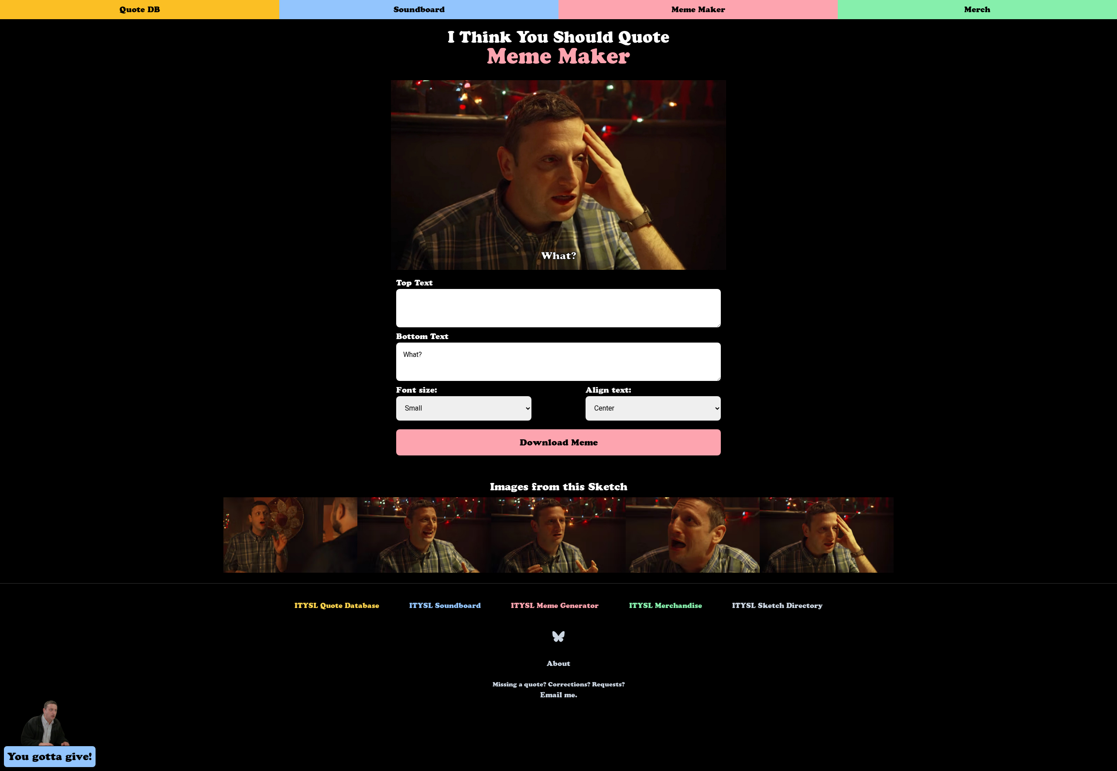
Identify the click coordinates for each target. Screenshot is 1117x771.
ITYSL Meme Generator (555, 605)
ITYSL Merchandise (665, 605)
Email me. (559, 689)
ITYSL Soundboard (445, 605)
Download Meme (559, 442)
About (558, 663)
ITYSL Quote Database (337, 605)
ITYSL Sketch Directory (777, 605)
